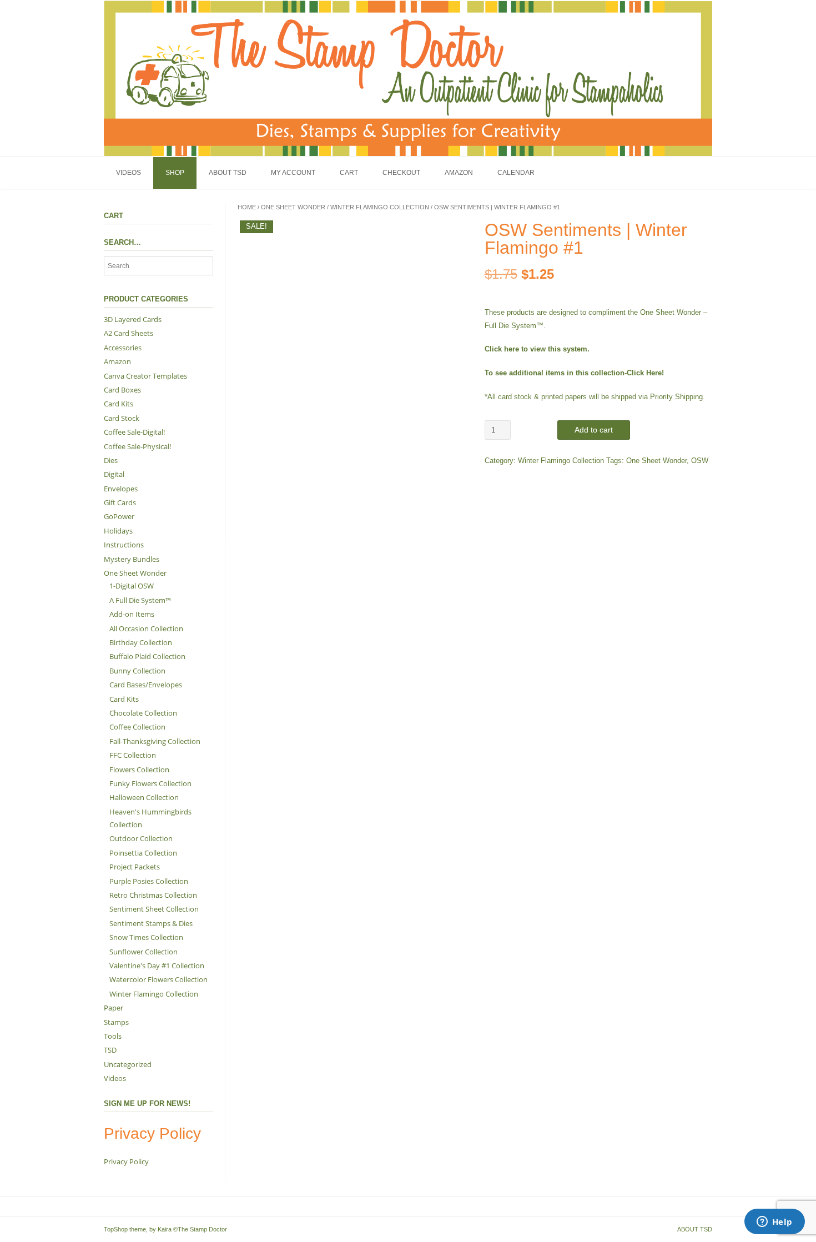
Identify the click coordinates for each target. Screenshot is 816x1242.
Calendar (516, 173)
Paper (113, 1008)
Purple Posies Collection (148, 881)
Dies (111, 460)
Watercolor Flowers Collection (158, 979)
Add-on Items (131, 614)
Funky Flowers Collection (150, 783)
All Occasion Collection (146, 628)
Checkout (401, 173)
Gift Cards (120, 502)
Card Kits (118, 404)
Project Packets (134, 867)
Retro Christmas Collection (153, 895)
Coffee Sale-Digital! (134, 432)
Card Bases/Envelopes (145, 685)
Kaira (165, 1229)
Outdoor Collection (141, 838)
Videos (128, 173)
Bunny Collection (137, 671)
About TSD (227, 173)
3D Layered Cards (133, 319)
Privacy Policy (126, 1161)
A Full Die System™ (140, 600)
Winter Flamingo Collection (379, 207)
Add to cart (594, 429)
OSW (699, 460)
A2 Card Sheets (128, 333)
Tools (113, 1036)
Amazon (459, 173)
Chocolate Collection (143, 713)
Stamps (116, 1022)
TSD (110, 1050)
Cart (349, 173)
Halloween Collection (144, 797)
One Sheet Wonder (293, 207)
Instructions (124, 545)
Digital (114, 474)
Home (247, 207)
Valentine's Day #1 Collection (156, 966)
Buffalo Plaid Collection (147, 656)
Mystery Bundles (131, 559)
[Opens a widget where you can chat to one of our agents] (774, 1222)
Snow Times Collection (146, 937)
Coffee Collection (137, 727)
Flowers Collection (139, 770)
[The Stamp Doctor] (408, 78)
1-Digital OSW (131, 586)
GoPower (119, 516)
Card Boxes (122, 390)
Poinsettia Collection (143, 853)
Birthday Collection (140, 642)
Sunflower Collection (143, 952)
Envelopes (121, 489)
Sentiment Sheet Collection (154, 909)
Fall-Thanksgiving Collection (154, 741)
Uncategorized (128, 1064)
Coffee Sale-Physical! (137, 446)
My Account (293, 173)
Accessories (123, 348)
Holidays (118, 531)
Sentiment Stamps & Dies (151, 923)
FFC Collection (132, 755)
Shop (174, 173)
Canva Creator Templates (145, 376)
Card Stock (121, 418)
